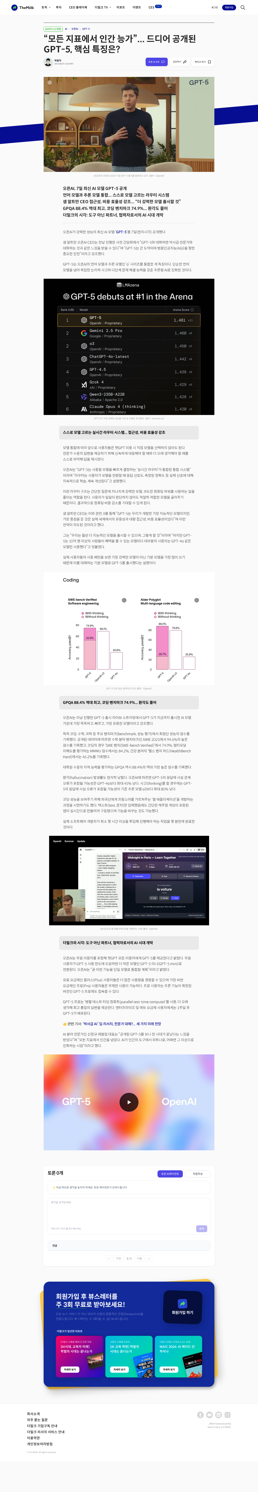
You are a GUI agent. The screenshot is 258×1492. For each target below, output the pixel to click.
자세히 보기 (70, 1369)
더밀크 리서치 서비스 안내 (46, 1432)
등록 (201, 1228)
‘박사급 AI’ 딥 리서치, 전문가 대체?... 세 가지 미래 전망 (122, 1024)
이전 (118, 1258)
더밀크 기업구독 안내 (42, 1426)
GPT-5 (86, 29)
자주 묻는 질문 (37, 1420)
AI (66, 29)
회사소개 (33, 1414)
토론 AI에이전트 (170, 1174)
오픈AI (74, 29)
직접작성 (198, 1174)
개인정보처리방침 (40, 1444)
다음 (139, 1258)
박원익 (57, 60)
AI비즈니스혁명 (53, 29)
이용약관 (33, 1438)
